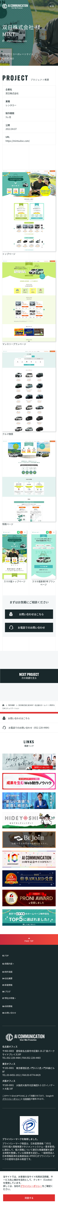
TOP (7, 955)
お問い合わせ (10, 1012)
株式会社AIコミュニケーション (3, 705)
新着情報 (8, 985)
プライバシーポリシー (31, 1185)
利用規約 (27, 1099)
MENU (52, 6)
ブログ (8, 991)
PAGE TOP (29, 941)
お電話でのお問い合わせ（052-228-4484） (30, 727)
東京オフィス (8, 1063)
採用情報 (8, 1006)
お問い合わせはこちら (19, 718)
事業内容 (8, 963)
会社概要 (8, 978)
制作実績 (11, 705)
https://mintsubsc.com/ (16, 41)
